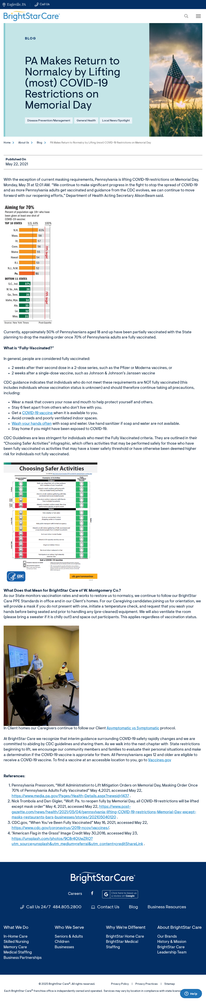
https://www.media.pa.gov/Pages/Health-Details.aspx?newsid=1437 (70, 796)
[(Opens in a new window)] (28, 264)
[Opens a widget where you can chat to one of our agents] (191, 994)
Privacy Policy (120, 984)
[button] (186, 16)
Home (7, 142)
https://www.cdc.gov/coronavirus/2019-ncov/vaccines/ (60, 828)
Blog (30, 38)
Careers (75, 894)
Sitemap (169, 984)
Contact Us (108, 907)
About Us (23, 142)
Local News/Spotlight (116, 120)
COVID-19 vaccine (38, 413)
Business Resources (167, 907)
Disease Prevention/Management (48, 120)
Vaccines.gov (159, 760)
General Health (86, 120)
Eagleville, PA (16, 4)
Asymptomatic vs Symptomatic (133, 728)
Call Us (44, 4)
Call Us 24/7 (53, 907)
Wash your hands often (32, 424)
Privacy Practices (146, 984)
